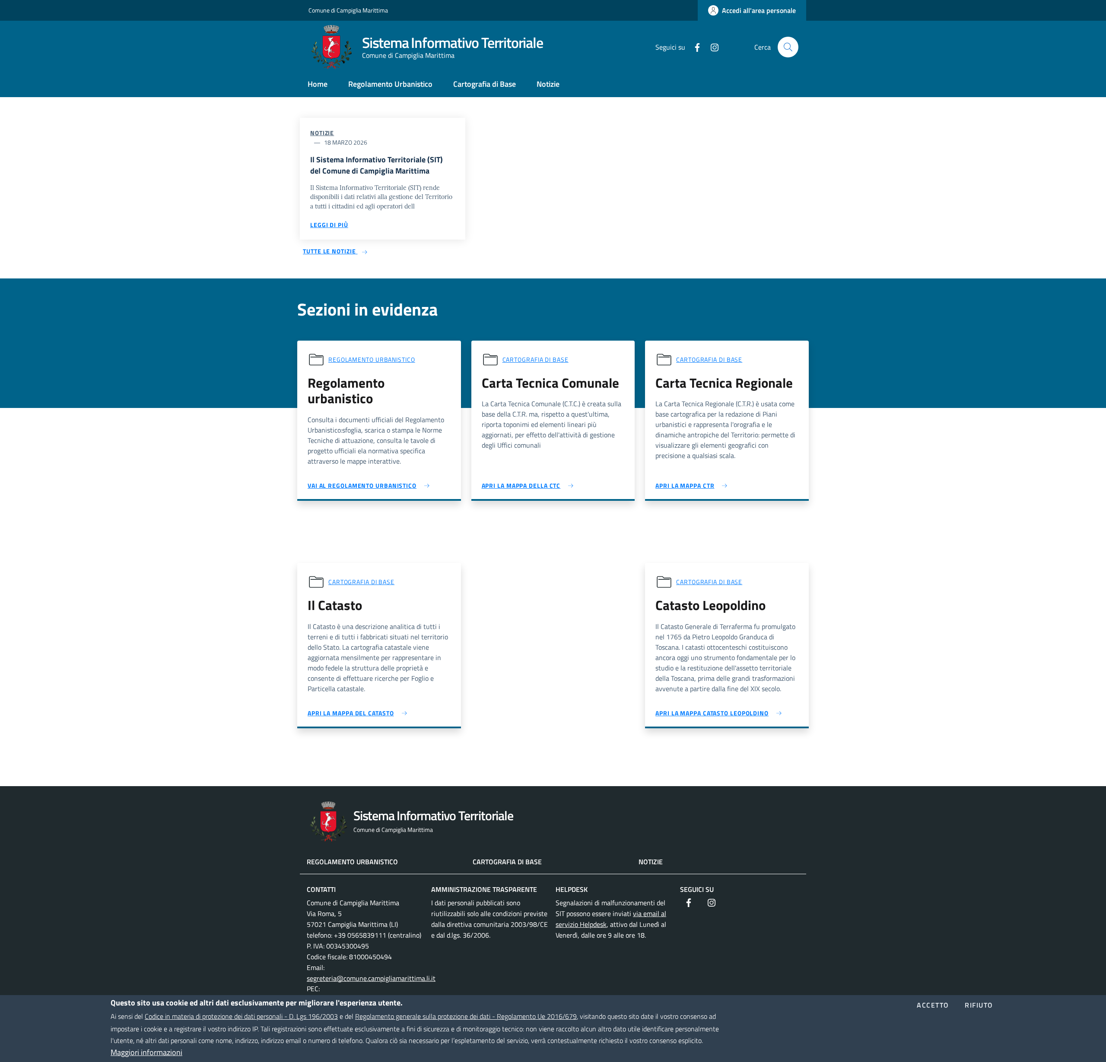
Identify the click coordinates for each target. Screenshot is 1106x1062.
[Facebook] (693, 46)
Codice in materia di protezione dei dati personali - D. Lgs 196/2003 (241, 1016)
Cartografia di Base (507, 862)
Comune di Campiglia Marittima (348, 10)
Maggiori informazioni (146, 1052)
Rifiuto (979, 1005)
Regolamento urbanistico (371, 359)
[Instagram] (711, 46)
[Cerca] (788, 47)
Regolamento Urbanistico (352, 862)
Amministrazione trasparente (484, 889)
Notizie (322, 132)
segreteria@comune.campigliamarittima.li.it (371, 978)
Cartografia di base (535, 359)
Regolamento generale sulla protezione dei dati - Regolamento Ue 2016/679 (466, 1016)
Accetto (933, 1005)
